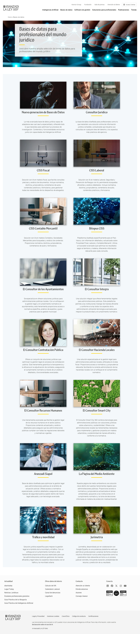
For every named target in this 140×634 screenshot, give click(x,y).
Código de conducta (79, 616)
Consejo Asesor (82, 596)
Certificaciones (93, 616)
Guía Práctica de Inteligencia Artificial (18, 603)
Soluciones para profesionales (104, 10)
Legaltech (49, 596)
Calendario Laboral (52, 589)
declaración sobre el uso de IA (42, 624)
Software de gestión (82, 10)
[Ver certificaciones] (116, 595)
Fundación (87, 4)
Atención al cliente (114, 4)
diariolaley (8, 586)
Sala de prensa (99, 4)
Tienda (133, 10)
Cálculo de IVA (50, 586)
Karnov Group (76, 4)
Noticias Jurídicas (11, 593)
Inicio (10, 17)
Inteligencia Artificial (50, 10)
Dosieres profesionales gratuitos (16, 596)
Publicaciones (123, 10)
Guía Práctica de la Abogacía (15, 600)
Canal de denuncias (52, 593)
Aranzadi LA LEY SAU (40, 628)
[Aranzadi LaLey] (12, 617)
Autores (79, 593)
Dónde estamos (82, 589)
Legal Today (9, 589)
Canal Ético (65, 616)
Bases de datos (66, 10)
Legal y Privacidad (38, 616)
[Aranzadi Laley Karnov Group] (11, 8)
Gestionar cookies (53, 616)
